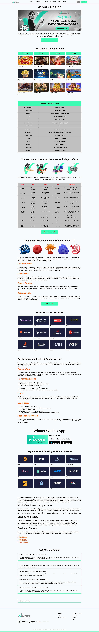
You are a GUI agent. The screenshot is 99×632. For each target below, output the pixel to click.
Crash (56, 53)
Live (40, 53)
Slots (73, 53)
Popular (24, 53)
